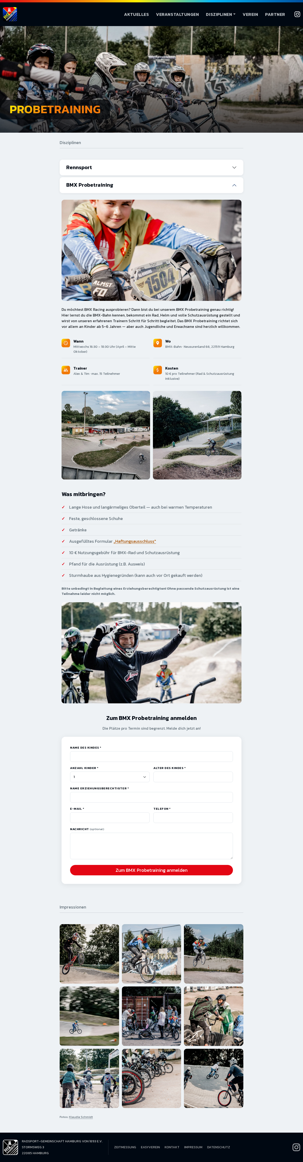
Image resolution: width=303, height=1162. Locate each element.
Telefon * (162, 808)
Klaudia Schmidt (81, 1117)
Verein (250, 14)
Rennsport (79, 167)
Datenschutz (218, 1147)
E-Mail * (77, 808)
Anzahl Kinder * (84, 768)
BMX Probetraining (89, 185)
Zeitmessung (125, 1147)
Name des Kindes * (85, 747)
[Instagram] (297, 14)
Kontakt (172, 1147)
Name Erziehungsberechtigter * (99, 788)
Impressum (193, 1147)
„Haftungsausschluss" (135, 541)
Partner (275, 14)
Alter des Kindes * (169, 768)
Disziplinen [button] (219, 14)
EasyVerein (150, 1147)
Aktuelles (136, 14)
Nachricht (87, 829)
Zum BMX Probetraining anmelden (151, 870)
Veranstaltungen (177, 14)
